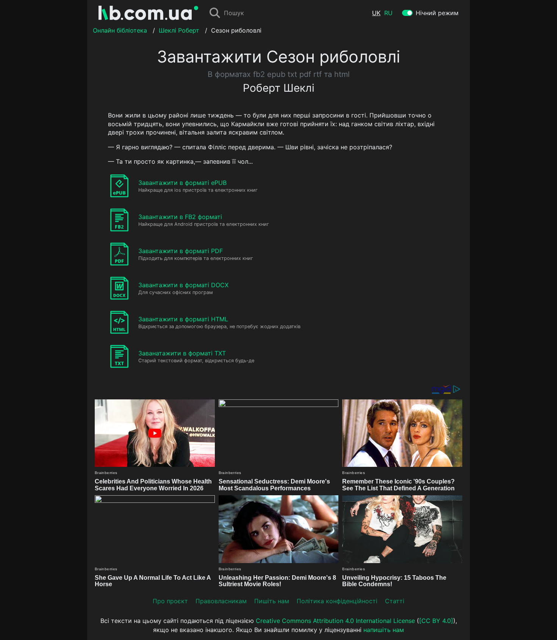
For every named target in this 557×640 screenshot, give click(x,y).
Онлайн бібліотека (120, 30)
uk (376, 13)
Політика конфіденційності (337, 601)
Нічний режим (437, 13)
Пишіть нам (271, 601)
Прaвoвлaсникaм (221, 601)
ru (388, 13)
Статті (394, 601)
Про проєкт (170, 601)
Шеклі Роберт (179, 30)
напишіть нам (383, 630)
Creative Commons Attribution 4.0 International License (335, 620)
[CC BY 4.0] (436, 620)
